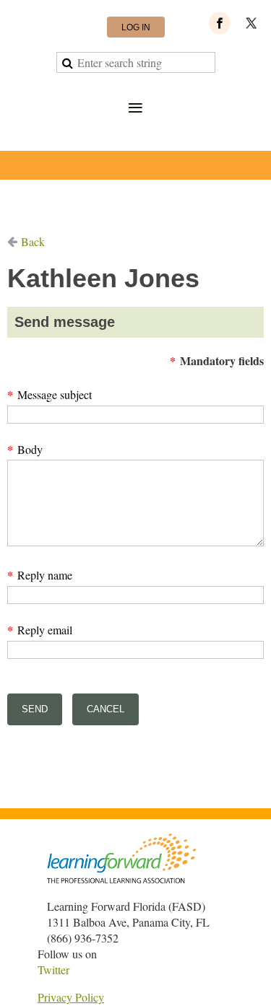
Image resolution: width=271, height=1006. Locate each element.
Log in (135, 27)
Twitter (53, 969)
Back (33, 241)
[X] (251, 23)
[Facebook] (220, 23)
